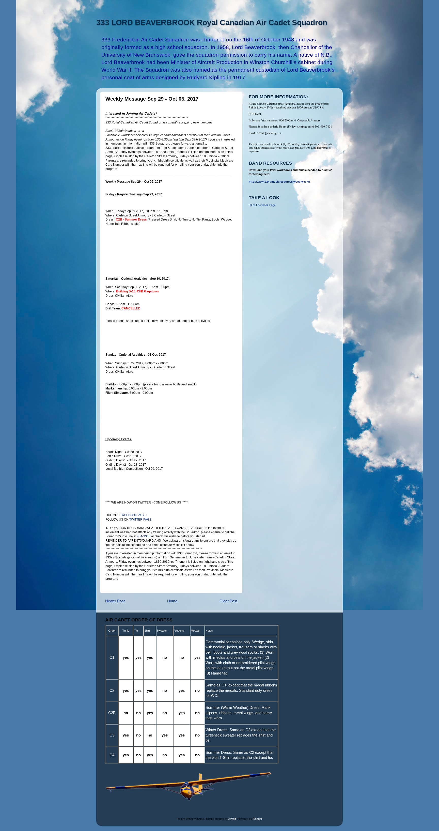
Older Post (228, 601)
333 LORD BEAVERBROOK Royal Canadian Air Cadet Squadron (211, 22)
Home (172, 601)
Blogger (257, 818)
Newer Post (115, 601)
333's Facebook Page (262, 205)
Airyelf (232, 818)
